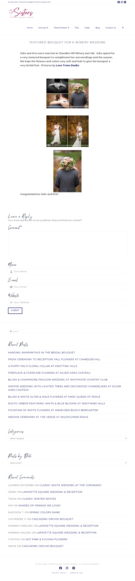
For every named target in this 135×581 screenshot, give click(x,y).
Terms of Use (76, 573)
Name (12, 264)
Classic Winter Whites (39, 498)
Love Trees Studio (67, 65)
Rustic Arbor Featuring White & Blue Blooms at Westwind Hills (56, 403)
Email (13, 280)
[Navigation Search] (123, 27)
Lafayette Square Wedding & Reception (52, 492)
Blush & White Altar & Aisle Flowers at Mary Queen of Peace (54, 396)
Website (13, 295)
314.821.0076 (13, 2)
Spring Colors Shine (45, 512)
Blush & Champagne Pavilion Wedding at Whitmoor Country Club (57, 379)
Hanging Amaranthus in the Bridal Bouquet (41, 352)
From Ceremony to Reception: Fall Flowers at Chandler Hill (54, 359)
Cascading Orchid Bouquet (52, 519)
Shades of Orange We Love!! (40, 505)
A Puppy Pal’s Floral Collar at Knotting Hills (42, 366)
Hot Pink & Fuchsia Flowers (47, 539)
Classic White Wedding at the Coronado (71, 485)
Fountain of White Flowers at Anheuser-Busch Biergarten (53, 410)
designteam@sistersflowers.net (35, 2)
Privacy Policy (59, 573)
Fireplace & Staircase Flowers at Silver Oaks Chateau (49, 372)
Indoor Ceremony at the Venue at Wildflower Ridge (48, 417)
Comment (15, 227)
